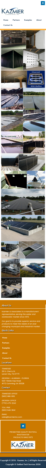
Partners (16, 20)
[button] (43, 3)
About (39, 20)
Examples (28, 20)
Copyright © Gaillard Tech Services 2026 (23, 464)
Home (5, 20)
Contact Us (8, 25)
